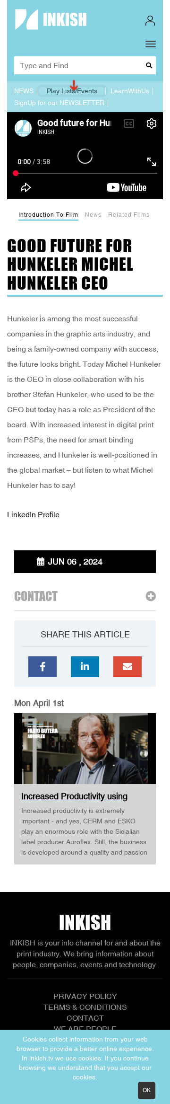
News (93, 215)
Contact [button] (36, 596)
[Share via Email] (127, 666)
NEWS (24, 91)
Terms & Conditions (85, 1007)
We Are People (85, 1029)
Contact (85, 1018)
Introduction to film (48, 215)
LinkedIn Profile (33, 514)
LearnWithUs (129, 91)
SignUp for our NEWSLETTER (59, 102)
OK (147, 1090)
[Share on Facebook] (42, 666)
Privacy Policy (85, 996)
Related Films (129, 215)
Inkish (85, 922)
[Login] (150, 20)
